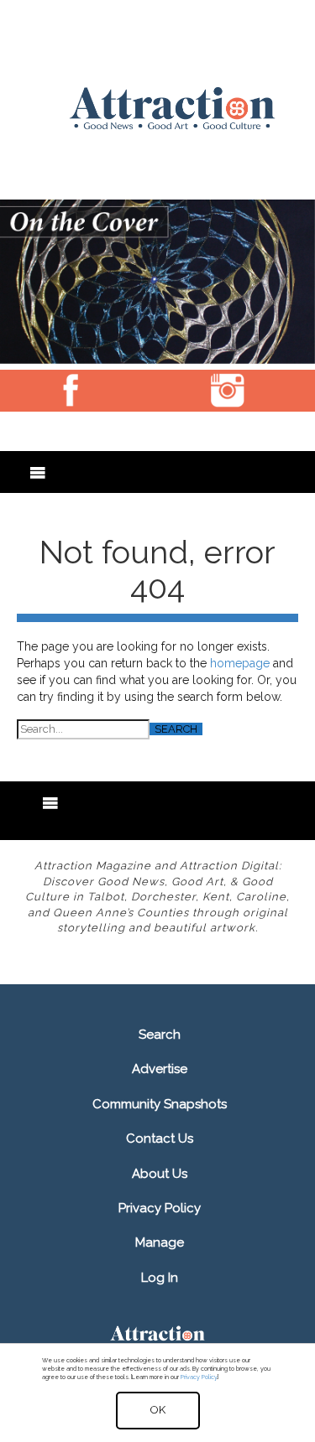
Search (160, 1034)
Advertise (159, 1068)
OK (157, 1409)
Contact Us (159, 1138)
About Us (159, 1173)
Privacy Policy (159, 1208)
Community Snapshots (159, 1104)
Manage (159, 1242)
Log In (159, 1277)
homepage (240, 663)
